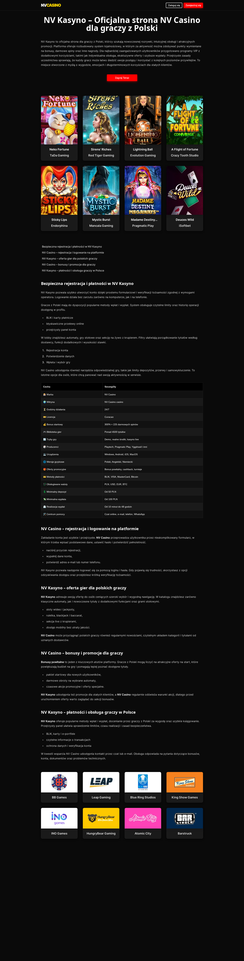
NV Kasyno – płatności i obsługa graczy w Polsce (73, 270)
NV (51, 5)
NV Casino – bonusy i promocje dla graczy (68, 264)
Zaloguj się (174, 5)
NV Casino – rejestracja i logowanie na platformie (73, 252)
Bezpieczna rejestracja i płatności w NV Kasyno (72, 246)
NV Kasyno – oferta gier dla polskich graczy (69, 258)
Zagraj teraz (122, 77)
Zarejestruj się (193, 5)
